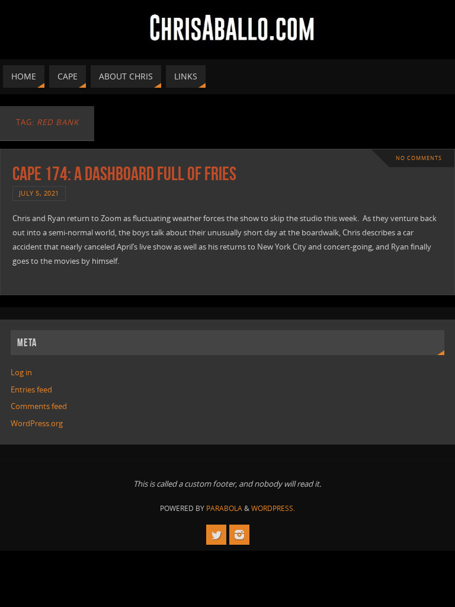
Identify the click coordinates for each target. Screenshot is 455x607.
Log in (21, 372)
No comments (419, 158)
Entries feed (31, 389)
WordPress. (273, 508)
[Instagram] (239, 535)
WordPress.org (37, 423)
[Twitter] (216, 535)
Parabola (224, 508)
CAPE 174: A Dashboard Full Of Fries (124, 173)
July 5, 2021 (39, 193)
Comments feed (39, 406)
